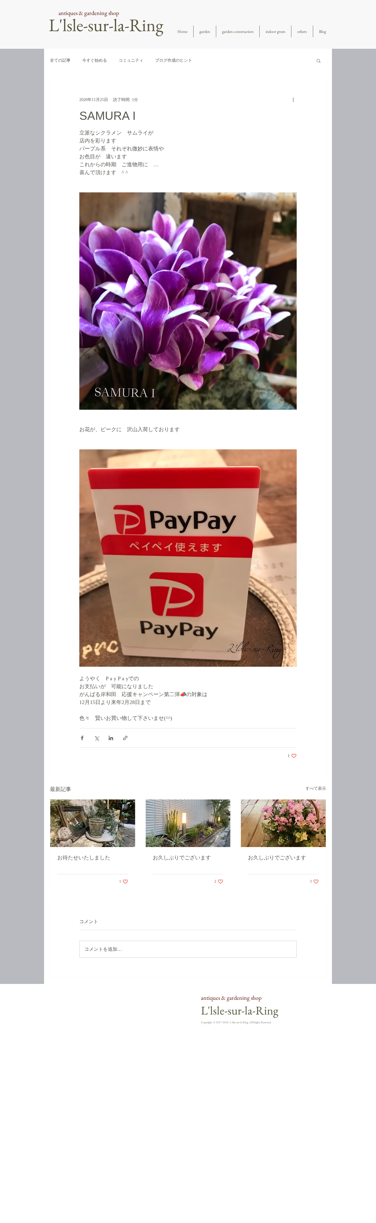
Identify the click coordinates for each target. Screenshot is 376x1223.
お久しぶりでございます (182, 858)
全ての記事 (60, 60)
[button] (318, 60)
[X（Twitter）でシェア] (96, 738)
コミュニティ (131, 60)
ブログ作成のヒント (173, 60)
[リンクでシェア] (125, 738)
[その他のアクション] (293, 99)
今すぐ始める (94, 60)
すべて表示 (316, 788)
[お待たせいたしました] (92, 823)
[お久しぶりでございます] (188, 823)
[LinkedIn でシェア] (111, 738)
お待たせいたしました (83, 858)
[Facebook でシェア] (82, 738)
